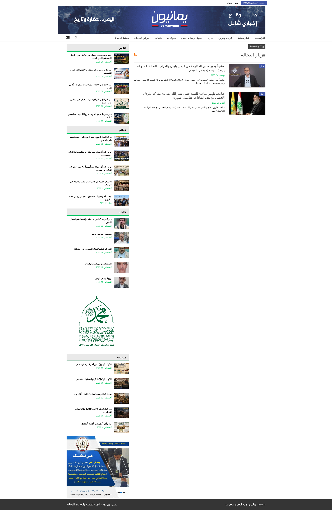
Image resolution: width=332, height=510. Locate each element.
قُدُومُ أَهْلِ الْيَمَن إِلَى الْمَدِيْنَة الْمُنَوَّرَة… (96, 424)
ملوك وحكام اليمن (191, 37)
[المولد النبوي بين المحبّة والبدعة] (121, 267)
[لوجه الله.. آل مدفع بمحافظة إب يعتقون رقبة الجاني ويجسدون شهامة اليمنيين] (121, 155)
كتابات (158, 37)
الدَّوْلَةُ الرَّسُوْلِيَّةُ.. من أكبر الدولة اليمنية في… (92, 364)
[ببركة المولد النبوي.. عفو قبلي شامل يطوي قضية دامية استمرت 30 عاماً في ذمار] (121, 141)
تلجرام (229, 3)
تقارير (210, 37)
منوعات (171, 37)
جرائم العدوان (142, 37)
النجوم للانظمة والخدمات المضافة (83, 504)
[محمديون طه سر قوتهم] (121, 237)
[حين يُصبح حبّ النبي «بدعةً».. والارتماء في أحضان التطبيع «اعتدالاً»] (121, 223)
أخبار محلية (243, 37)
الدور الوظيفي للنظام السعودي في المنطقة (93, 249)
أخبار (262, 66)
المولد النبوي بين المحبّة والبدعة (98, 264)
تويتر (236, 3)
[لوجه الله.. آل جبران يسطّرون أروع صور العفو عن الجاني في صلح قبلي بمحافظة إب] (121, 170)
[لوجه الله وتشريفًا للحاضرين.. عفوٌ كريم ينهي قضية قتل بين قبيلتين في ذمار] (121, 200)
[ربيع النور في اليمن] (121, 282)
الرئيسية (260, 37)
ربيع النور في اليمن (103, 278)
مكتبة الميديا (122, 37)
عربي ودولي (225, 37)
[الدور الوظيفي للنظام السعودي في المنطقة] (121, 252)
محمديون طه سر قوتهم (101, 234)
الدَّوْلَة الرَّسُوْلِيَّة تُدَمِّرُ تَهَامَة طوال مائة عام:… (93, 379)
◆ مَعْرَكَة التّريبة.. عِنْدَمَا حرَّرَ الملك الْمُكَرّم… (93, 394)
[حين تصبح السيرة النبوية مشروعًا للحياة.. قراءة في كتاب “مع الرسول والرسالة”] (121, 118)
